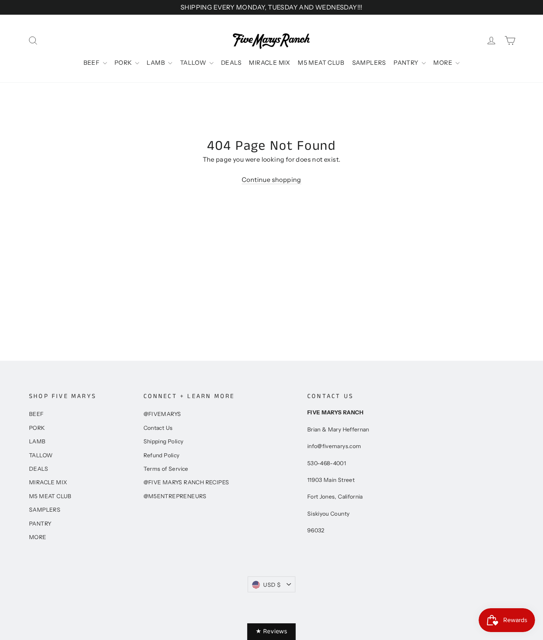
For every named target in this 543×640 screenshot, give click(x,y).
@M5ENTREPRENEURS (175, 496)
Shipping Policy (164, 441)
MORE (443, 62)
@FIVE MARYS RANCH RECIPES (186, 482)
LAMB (156, 62)
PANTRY (407, 62)
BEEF (92, 62)
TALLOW (194, 62)
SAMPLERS (369, 62)
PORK (123, 62)
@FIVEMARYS (162, 414)
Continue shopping (271, 180)
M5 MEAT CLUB (321, 62)
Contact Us (158, 427)
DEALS (231, 62)
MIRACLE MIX (269, 62)
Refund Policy (162, 455)
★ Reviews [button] (271, 631)
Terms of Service (166, 468)
